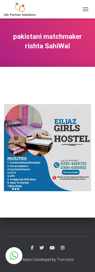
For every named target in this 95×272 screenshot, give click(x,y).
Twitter (41, 248)
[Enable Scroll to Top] (84, 261)
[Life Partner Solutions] (22, 9)
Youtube (52, 248)
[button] (14, 255)
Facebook (32, 248)
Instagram (62, 248)
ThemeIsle (65, 259)
